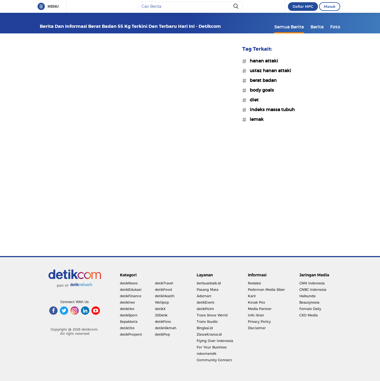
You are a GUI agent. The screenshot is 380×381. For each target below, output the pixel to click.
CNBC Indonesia (312, 289)
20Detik (161, 315)
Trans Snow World (212, 315)
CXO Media (308, 315)
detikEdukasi (130, 289)
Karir (252, 296)
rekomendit (206, 353)
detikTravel (164, 283)
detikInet (127, 302)
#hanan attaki (262, 60)
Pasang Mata (207, 289)
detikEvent (205, 302)
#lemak (255, 119)
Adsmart (204, 296)
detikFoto (163, 321)
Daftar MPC (303, 6)
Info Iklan (256, 315)
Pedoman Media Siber (266, 289)
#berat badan (261, 80)
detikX (160, 309)
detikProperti (131, 334)
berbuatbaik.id (209, 283)
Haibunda (307, 296)
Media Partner (260, 309)
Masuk (329, 6)
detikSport (128, 315)
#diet (252, 99)
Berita (317, 27)
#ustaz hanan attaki (268, 70)
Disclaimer (257, 328)
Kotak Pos (256, 302)
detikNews (129, 283)
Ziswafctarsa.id (209, 334)
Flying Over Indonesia (215, 341)
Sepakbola (128, 321)
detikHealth (164, 296)
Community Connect (214, 360)
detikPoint (205, 309)
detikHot (127, 309)
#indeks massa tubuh (270, 109)
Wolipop (162, 302)
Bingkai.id (205, 328)
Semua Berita (289, 27)
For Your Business (212, 347)
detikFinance (130, 296)
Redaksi (254, 283)
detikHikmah (165, 328)
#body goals (260, 90)
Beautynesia (309, 302)
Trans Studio (207, 321)
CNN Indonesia (312, 283)
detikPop (162, 334)
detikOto (127, 328)
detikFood (163, 289)
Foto (335, 27)
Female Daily (310, 309)
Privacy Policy (259, 321)
